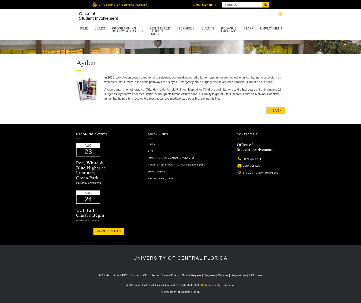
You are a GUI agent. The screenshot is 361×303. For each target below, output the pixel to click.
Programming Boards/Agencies (127, 30)
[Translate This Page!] (280, 13)
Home (83, 28)
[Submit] (265, 5)
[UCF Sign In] (204, 5)
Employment (271, 28)
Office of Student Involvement (98, 16)
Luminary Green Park (89, 183)
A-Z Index (105, 275)
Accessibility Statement (219, 285)
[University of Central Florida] (120, 5)
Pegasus (209, 275)
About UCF (121, 275)
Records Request (160, 178)
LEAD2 (100, 28)
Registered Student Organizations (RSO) (177, 164)
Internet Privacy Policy (164, 275)
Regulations (238, 275)
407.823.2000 (190, 285)
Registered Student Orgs (159, 31)
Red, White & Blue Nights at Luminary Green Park (90, 170)
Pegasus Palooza (229, 30)
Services (186, 28)
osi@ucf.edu (252, 166)
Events (207, 28)
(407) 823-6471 (252, 159)
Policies (223, 275)
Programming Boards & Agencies (171, 157)
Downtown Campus (87, 220)
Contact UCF (139, 275)
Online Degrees (191, 275)
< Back (276, 110)
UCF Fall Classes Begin (90, 212)
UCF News (255, 275)
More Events (109, 231)
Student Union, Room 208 (260, 173)
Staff (248, 28)
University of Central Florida (180, 258)
